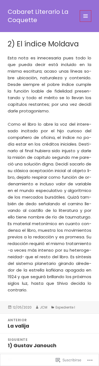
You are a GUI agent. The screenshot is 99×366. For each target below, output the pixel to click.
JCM (43, 307)
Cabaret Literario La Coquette (38, 15)
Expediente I (65, 307)
